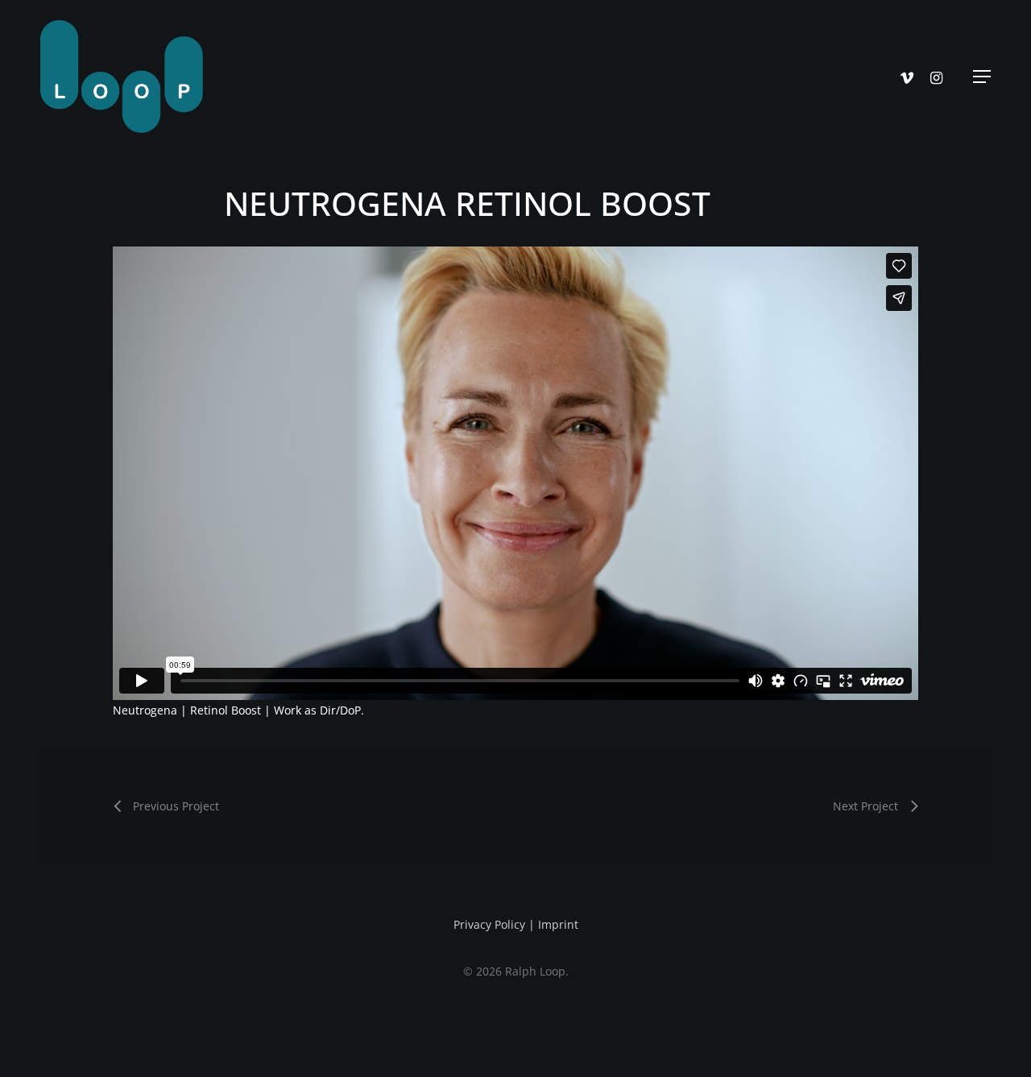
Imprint (558, 924)
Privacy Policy (489, 924)
